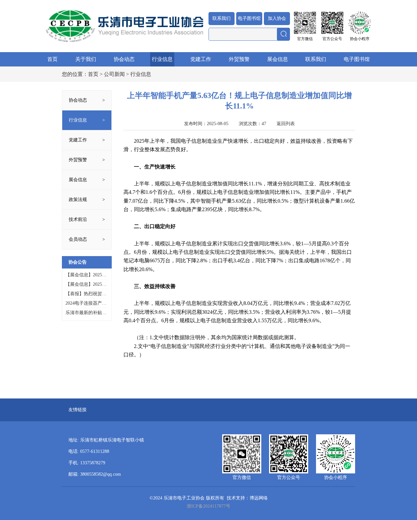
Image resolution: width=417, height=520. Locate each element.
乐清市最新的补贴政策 (86, 313)
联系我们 (221, 18)
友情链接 (77, 409)
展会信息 (277, 59)
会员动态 (78, 239)
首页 (52, 59)
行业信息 (162, 59)
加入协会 (277, 18)
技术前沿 (78, 219)
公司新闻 (114, 74)
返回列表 (286, 123)
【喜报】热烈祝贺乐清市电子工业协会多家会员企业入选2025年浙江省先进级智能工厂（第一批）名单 (86, 294)
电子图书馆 (249, 18)
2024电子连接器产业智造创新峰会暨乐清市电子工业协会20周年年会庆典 (86, 303)
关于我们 (85, 59)
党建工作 (200, 59)
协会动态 (124, 59)
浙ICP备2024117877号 (208, 506)
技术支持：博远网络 (247, 498)
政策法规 (78, 199)
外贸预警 (239, 59)
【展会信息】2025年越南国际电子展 (86, 284)
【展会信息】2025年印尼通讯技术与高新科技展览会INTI (86, 275)
